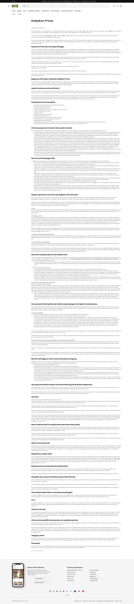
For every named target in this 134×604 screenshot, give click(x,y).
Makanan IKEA (44, 1)
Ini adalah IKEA (93, 574)
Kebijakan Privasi (78, 600)
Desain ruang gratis (85, 1)
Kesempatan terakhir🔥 (34, 11)
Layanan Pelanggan (94, 570)
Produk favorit (45, 11)
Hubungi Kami (93, 572)
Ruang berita (92, 576)
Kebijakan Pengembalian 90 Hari (74, 570)
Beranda (13, 14)
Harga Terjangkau (94, 578)
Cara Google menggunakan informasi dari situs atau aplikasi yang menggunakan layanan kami (93, 259)
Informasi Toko (77, 1)
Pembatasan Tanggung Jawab (89, 600)
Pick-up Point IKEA (71, 574)
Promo (24, 11)
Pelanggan (19, 14)
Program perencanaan (57, 1)
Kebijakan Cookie (118, 600)
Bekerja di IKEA (70, 576)
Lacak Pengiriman (68, 1)
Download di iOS (39, 578)
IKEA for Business (55, 11)
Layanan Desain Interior (67, 11)
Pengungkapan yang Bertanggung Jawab (105, 600)
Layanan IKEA (93, 1)
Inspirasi (50, 1)
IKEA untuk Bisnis (71, 572)
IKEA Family (78, 11)
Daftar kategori (70, 580)
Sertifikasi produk (93, 580)
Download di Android (39, 582)
